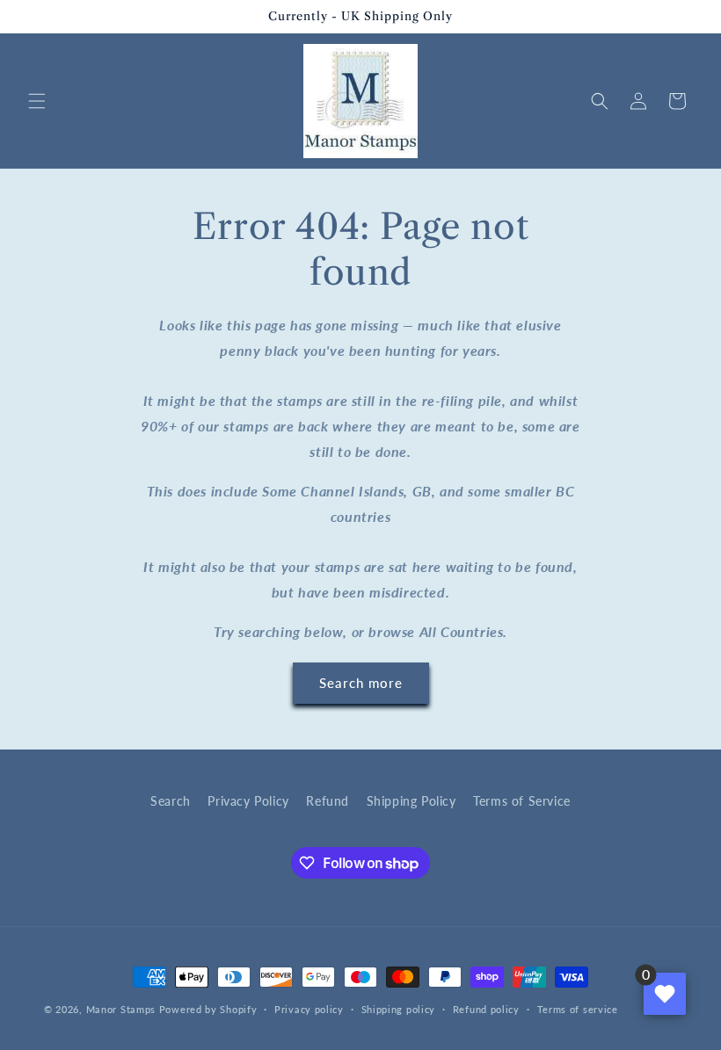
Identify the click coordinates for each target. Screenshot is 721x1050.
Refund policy (486, 1009)
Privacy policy (309, 1009)
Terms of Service (522, 800)
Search (170, 800)
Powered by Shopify (208, 1009)
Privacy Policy (248, 800)
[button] (37, 101)
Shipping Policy (411, 800)
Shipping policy (398, 1009)
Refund (327, 800)
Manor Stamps (121, 1009)
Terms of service (577, 1009)
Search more (361, 683)
